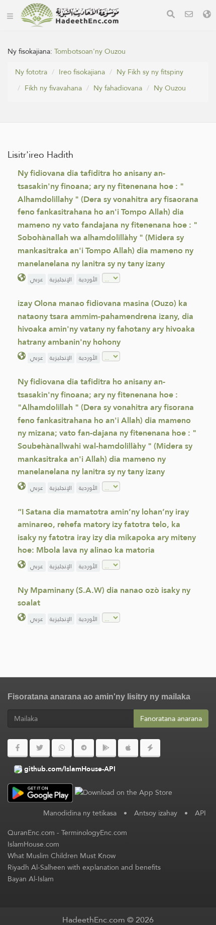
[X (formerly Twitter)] (40, 748)
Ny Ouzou (170, 87)
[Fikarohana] (171, 15)
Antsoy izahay (155, 812)
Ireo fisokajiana (82, 71)
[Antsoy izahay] (189, 15)
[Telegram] (84, 748)
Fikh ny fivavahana (53, 87)
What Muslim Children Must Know (62, 855)
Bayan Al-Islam (31, 878)
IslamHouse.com (33, 844)
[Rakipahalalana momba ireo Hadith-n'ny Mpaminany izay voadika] (70, 15)
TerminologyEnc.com (94, 832)
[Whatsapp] (62, 748)
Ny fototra (31, 71)
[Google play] (106, 748)
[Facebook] (18, 748)
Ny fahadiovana (117, 87)
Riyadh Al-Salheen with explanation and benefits (84, 867)
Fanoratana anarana (171, 718)
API (200, 812)
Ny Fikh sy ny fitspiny (150, 71)
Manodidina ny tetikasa (80, 812)
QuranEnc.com (31, 832)
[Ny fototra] (10, 15)
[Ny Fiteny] (207, 15)
